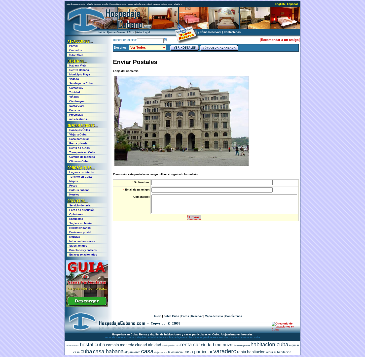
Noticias (74, 236)
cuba (86, 351)
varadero (224, 351)
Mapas (73, 181)
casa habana (108, 351)
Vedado (74, 78)
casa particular (198, 351)
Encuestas (76, 218)
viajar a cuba (160, 352)
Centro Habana (79, 69)
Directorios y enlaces (83, 250)
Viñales (74, 96)
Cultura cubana (79, 190)
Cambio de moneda (82, 156)
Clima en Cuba (78, 161)
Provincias (76, 114)
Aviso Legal (143, 32)
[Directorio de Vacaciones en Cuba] (284, 329)
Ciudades (75, 50)
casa (147, 351)
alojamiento (132, 352)
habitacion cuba (269, 344)
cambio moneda (120, 345)
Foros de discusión (82, 209)
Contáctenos (232, 32)
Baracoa (74, 110)
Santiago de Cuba (81, 83)
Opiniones (76, 214)
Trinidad (74, 92)
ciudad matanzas (218, 344)
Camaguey (76, 87)
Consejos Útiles (79, 130)
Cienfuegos (76, 101)
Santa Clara (76, 105)
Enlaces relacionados (83, 254)
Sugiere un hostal (80, 223)
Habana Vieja (77, 65)
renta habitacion (251, 352)
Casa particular (79, 138)
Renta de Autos (79, 147)
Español (292, 3)
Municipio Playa (79, 74)
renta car (190, 344)
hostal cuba (92, 344)
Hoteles (74, 194)
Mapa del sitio (214, 316)
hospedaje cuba (242, 346)
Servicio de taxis (80, 205)
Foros (185, 316)
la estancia (175, 352)
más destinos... (79, 119)
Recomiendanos (80, 227)
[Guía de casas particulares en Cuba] (87, 306)
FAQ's (130, 32)
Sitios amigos (78, 245)
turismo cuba (72, 345)
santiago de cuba (171, 345)
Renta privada (78, 143)
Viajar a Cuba (77, 134)
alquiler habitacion (278, 352)
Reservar (197, 316)
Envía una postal (80, 232)
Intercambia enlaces (82, 241)
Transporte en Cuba (82, 152)
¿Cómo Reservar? (209, 32)
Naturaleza (76, 54)
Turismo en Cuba (80, 176)
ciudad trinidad (148, 345)
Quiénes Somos (116, 32)
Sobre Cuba (171, 316)
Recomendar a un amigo (280, 40)
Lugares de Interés (81, 172)
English (280, 3)
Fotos (73, 185)
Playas (73, 45)
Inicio (101, 32)
